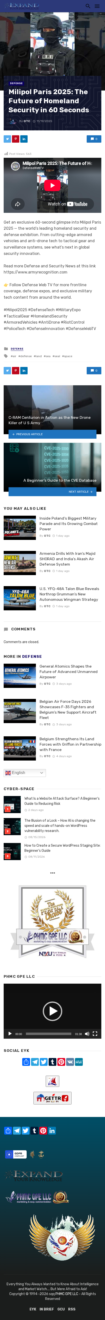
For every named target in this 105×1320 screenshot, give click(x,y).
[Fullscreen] (95, 1033)
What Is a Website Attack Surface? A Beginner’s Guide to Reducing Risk (62, 801)
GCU (61, 1309)
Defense (16, 83)
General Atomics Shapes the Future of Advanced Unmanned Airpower (69, 671)
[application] (52, 1011)
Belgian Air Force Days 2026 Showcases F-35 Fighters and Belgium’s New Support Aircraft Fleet (68, 709)
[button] (52, 1011)
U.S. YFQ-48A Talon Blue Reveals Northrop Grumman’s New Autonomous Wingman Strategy (69, 594)
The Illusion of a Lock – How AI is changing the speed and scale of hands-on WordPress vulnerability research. (59, 826)
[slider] (48, 1034)
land (39, 356)
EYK (33, 1309)
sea (48, 356)
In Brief (47, 1309)
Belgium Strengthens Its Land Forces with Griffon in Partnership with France (70, 744)
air (14, 356)
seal (57, 356)
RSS (71, 1309)
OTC (27, 121)
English (18, 773)
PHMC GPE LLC (66, 1294)
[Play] (10, 1033)
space (68, 356)
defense (26, 356)
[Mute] (87, 1033)
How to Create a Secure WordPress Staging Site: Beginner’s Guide (62, 848)
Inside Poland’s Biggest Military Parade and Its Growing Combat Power (69, 523)
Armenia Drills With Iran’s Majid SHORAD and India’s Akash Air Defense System (67, 559)
